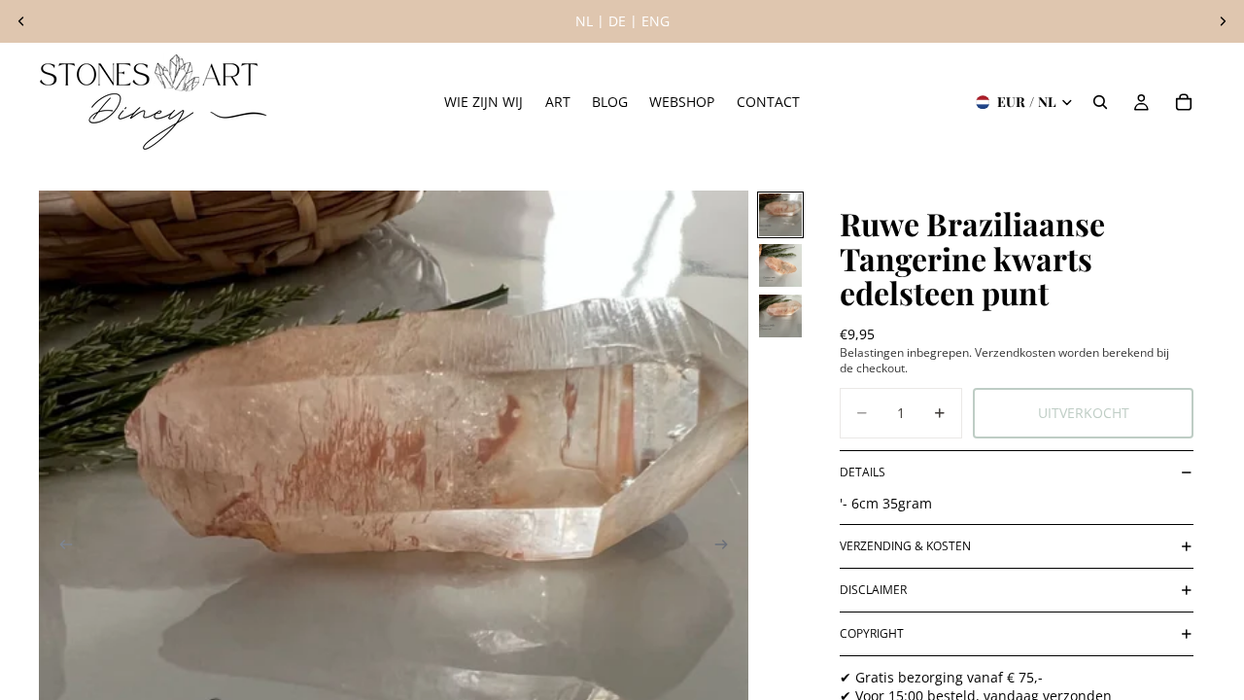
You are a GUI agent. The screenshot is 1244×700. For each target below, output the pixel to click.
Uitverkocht (1083, 412)
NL (584, 21)
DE (617, 21)
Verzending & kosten (905, 546)
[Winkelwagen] (1183, 102)
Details (862, 472)
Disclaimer (873, 589)
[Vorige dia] (21, 21)
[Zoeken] (1100, 102)
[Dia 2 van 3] (780, 265)
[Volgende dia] (1222, 21)
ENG (655, 21)
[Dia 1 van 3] (780, 214)
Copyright (872, 633)
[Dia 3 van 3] (780, 316)
